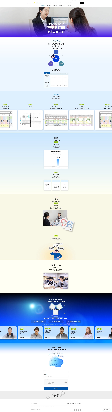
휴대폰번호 (45, 374)
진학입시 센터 (66, 2)
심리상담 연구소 (55, 2)
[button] (39, 3)
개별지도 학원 (61, 2)
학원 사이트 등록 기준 (73, 403)
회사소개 (68, 403)
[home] (31, 3)
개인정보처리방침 (79, 403)
